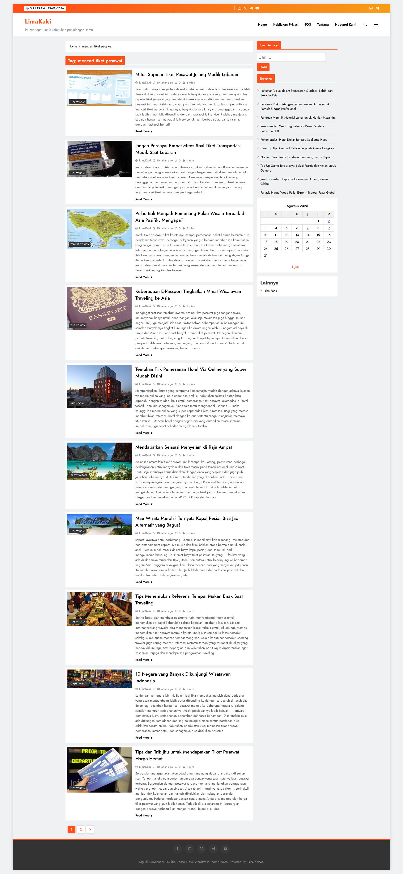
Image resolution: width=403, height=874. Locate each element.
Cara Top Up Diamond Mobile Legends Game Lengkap (297, 148)
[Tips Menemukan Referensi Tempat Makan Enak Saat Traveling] (99, 609)
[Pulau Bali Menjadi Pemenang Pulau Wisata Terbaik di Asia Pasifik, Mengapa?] (99, 229)
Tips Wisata (78, 102)
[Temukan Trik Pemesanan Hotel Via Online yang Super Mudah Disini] (99, 386)
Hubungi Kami (345, 24)
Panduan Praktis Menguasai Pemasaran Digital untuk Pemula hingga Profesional (295, 106)
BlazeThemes (255, 862)
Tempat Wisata (80, 244)
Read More (142, 131)
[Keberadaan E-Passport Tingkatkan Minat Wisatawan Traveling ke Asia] (99, 308)
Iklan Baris (270, 290)
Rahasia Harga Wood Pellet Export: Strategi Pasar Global (297, 192)
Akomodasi (78, 403)
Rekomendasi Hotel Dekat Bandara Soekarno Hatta (293, 139)
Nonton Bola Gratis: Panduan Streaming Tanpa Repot (295, 157)
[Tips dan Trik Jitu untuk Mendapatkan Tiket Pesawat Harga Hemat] (99, 770)
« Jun (295, 266)
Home (262, 24)
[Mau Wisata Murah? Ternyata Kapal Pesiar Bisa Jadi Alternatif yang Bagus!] (99, 524)
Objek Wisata (79, 683)
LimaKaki (38, 21)
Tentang (323, 24)
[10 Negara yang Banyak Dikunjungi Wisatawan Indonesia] (99, 679)
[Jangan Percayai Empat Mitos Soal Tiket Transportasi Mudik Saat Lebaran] (99, 159)
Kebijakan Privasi (285, 24)
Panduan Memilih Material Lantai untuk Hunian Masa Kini (298, 117)
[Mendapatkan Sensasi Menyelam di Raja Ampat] (99, 461)
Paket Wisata (79, 475)
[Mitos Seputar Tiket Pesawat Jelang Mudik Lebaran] (99, 88)
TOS (308, 24)
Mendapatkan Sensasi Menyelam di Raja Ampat (183, 447)
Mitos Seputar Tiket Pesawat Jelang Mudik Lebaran (186, 74)
